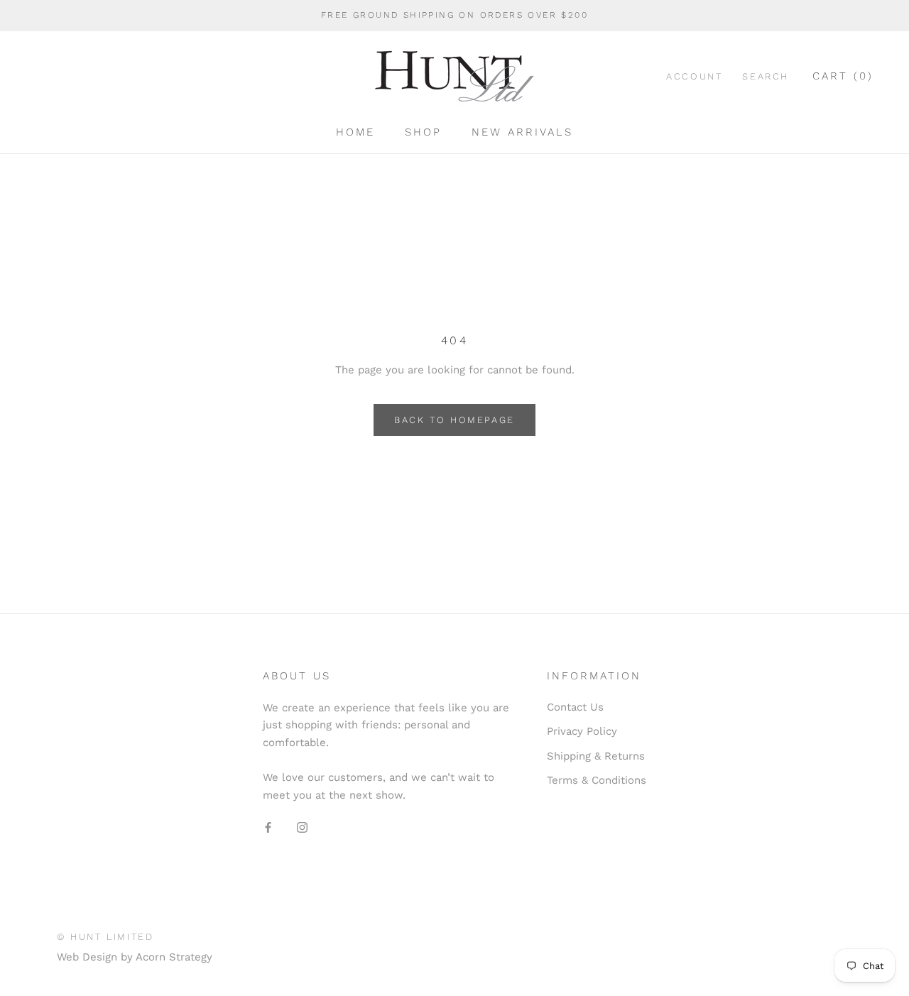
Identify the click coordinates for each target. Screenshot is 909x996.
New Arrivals (522, 132)
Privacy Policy (582, 731)
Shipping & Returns (596, 756)
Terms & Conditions (596, 780)
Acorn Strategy (174, 957)
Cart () (842, 76)
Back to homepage (454, 420)
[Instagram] (302, 827)
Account (694, 76)
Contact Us (575, 707)
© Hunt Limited (105, 936)
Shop (423, 132)
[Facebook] (268, 827)
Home (355, 132)
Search (765, 76)
